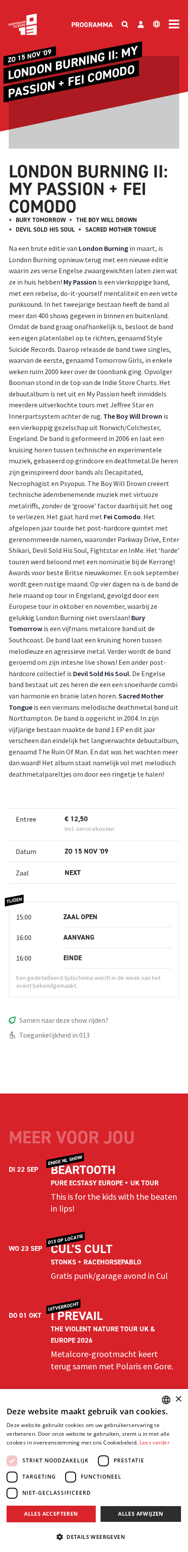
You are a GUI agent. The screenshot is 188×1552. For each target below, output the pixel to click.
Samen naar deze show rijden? (63, 1020)
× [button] (178, 1399)
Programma (92, 24)
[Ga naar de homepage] (23, 24)
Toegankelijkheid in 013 (54, 1035)
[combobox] (166, 1400)
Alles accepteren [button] (51, 1513)
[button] (94, 1536)
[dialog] (94, 1470)
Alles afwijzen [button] (141, 1513)
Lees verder (154, 1442)
